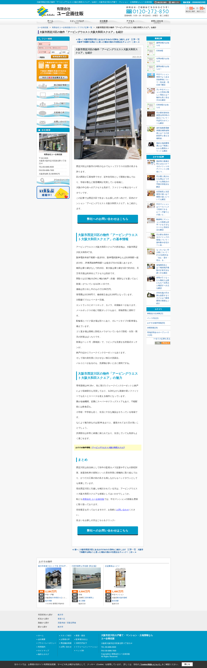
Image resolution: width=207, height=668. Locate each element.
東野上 (91, 598)
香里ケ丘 (58, 598)
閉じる (187, 664)
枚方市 (52, 598)
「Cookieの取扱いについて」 (150, 664)
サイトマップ (43, 651)
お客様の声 (65, 639)
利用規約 (41, 647)
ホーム (41, 635)
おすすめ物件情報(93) (156, 323)
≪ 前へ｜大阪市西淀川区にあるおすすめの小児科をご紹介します (103, 39)
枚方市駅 (48, 601)
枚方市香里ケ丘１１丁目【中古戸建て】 (54, 566)
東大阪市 (120, 598)
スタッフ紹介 (66, 635)
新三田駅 (82, 601)
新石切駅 (115, 601)
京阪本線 (61, 623)
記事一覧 (135, 39)
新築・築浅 (80, 635)
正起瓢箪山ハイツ (112, 566)
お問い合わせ (122, 509)
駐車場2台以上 (82, 639)
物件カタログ (43, 654)
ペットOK (80, 651)
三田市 (86, 598)
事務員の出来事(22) (155, 313)
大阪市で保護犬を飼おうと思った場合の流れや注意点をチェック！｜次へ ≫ (108, 42)
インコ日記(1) (152, 318)
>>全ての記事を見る (161, 339)
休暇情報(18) (152, 328)
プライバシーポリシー (47, 643)
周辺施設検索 (66, 643)
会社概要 (41, 639)
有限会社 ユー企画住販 (93, 499)
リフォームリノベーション (87, 647)
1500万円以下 (81, 643)
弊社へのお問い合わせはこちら (107, 218)
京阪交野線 (71, 623)
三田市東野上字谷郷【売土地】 (84, 566)
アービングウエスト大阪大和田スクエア (108, 447)
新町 (125, 598)
